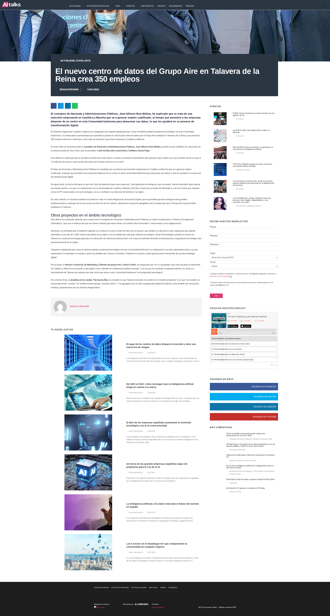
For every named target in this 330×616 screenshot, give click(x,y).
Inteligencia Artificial (98, 6)
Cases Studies (258, 471)
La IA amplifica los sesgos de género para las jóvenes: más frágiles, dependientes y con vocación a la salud (252, 200)
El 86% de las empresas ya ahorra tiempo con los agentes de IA (254, 114)
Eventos (130, 6)
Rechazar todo (314, 601)
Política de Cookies (139, 587)
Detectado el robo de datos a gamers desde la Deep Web (250, 479)
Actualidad (75, 6)
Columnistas (175, 6)
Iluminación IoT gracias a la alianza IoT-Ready (245, 488)
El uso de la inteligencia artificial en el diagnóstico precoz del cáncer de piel (250, 467)
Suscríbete (172, 587)
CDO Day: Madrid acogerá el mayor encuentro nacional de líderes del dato (252, 165)
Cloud (79, 60)
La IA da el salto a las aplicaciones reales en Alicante (251, 131)
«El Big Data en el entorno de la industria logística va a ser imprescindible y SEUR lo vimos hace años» (250, 445)
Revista (161, 6)
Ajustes (314, 606)
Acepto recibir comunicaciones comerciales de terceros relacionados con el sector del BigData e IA (241, 283)
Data (118, 6)
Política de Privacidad (220, 276)
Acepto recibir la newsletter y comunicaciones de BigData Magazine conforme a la (243, 275)
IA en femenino (241, 206)
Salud (238, 474)
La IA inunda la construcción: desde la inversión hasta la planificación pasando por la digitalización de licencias (253, 183)
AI (236, 119)
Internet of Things (250, 460)
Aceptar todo (314, 595)
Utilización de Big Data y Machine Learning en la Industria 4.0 (250, 456)
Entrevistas (241, 450)
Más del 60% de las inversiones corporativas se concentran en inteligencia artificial (253, 148)
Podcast (190, 6)
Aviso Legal (153, 587)
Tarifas (163, 587)
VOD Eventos (147, 6)
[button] (323, 6)
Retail (270, 439)
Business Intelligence (245, 439)
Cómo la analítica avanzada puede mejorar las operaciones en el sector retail (245, 434)
